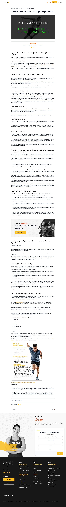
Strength (20, 400)
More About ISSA (52, 464)
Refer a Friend (51, 472)
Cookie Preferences (46, 501)
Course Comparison (23, 472)
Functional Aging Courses (24, 484)
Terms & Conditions (55, 501)
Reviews (35, 474)
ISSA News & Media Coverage (54, 475)
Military (34, 472)
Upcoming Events (51, 470)
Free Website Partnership (53, 480)
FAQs (34, 468)
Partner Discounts (52, 484)
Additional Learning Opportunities (23, 475)
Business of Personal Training (24, 485)
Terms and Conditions (37, 481)
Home (12, 8)
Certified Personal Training (24, 466)
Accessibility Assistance (38, 483)
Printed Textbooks (37, 470)
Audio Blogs (16, 8)
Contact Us (35, 466)
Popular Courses (23, 464)
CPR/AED (20, 468)
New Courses (22, 481)
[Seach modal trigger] (47, 2)
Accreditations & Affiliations (54, 468)
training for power (19, 302)
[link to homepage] (6, 2)
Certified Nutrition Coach (24, 470)
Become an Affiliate (52, 486)
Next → (60, 453)
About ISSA (50, 466)
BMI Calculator (51, 473)
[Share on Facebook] (31, 47)
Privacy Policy (36, 478)
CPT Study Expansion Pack (24, 478)
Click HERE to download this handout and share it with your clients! (23, 382)
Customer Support (37, 464)
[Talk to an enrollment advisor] (50, 2)
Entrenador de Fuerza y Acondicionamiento (23, 488)
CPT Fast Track (21, 479)
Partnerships (50, 482)
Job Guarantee (36, 480)
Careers (50, 477)
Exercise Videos (51, 479)
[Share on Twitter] (33, 47)
